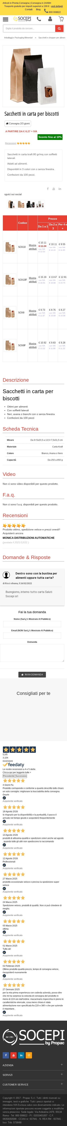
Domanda (32, 642)
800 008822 (54, 12)
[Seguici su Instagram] (29, 1055)
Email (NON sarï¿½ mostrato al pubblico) (32, 630)
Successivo (21, 776)
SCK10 (22, 247)
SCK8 (21, 312)
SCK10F (22, 279)
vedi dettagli (57, 6)
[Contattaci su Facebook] (47, 189)
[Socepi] (33, 1037)
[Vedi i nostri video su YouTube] (53, 189)
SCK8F (22, 345)
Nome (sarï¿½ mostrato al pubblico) (32, 619)
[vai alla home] (22, 19)
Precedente (8, 776)
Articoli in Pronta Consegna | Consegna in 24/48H (27, 3)
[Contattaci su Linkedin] (60, 189)
